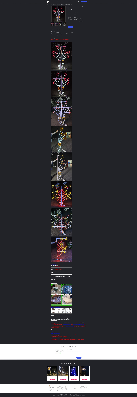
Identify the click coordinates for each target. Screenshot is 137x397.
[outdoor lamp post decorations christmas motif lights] (52, 371)
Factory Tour (65, 1)
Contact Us (73, 1)
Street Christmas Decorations (60, 388)
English (88, 1)
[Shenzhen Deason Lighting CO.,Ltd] (56, 353)
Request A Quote (84, 1)
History (66, 386)
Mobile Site (76, 394)
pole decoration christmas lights (60, 387)
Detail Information (53, 29)
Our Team (66, 388)
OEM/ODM (74, 386)
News (76, 1)
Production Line (74, 388)
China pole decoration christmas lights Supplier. (57, 395)
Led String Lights (59, 386)
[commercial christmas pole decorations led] (63, 371)
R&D (73, 387)
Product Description (59, 29)
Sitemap (66, 394)
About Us (62, 1)
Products (58, 1)
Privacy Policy (71, 394)
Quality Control (69, 1)
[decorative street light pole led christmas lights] (74, 371)
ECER (84, 395)
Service (66, 387)
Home (55, 1)
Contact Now (52, 379)
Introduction (66, 389)
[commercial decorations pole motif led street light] (85, 371)
